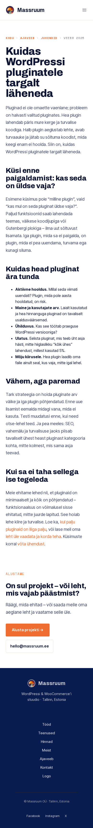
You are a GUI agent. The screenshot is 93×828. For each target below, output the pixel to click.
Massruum (31, 10)
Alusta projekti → (27, 629)
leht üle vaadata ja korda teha (33, 536)
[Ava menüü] (84, 10)
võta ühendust (30, 543)
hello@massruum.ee (29, 646)
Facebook (33, 816)
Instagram (52, 816)
